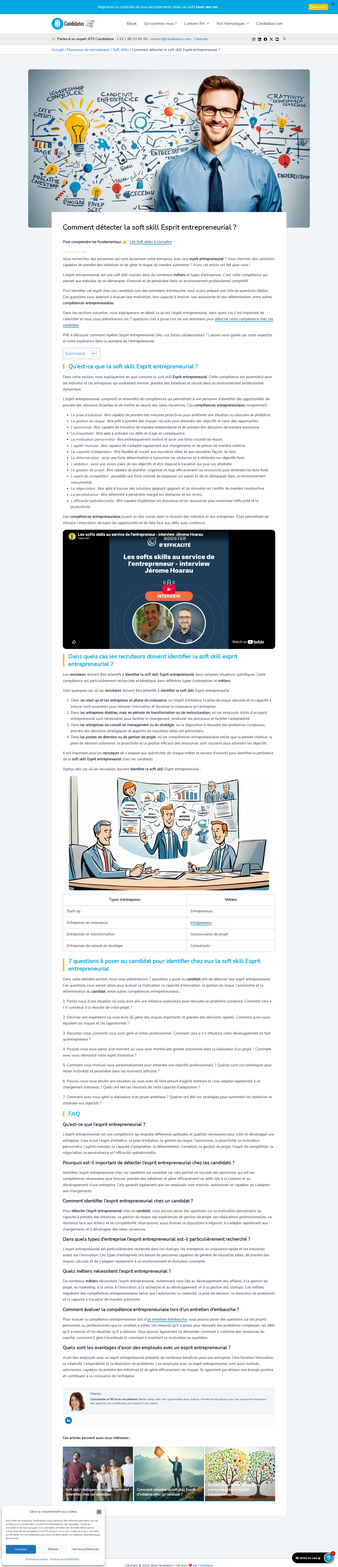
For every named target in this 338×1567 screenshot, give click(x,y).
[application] (207, 23)
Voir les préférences (85, 1549)
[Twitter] (271, 39)
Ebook (132, 23)
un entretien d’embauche (167, 1319)
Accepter (21, 1549)
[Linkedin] (259, 39)
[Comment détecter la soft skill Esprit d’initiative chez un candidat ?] (169, 1474)
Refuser (53, 1549)
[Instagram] (253, 39)
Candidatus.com (269, 23)
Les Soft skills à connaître (151, 241)
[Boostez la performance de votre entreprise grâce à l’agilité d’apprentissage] (240, 1474)
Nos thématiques (231, 23)
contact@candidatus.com (170, 38)
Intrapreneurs (201, 922)
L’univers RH (194, 23)
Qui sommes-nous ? (160, 23)
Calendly (201, 38)
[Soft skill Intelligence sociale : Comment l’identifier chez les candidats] (98, 1474)
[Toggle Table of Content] (91, 353)
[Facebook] (265, 39)
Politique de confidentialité (64, 1559)
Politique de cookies (37, 1559)
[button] (99, 1512)
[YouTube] (277, 39)
